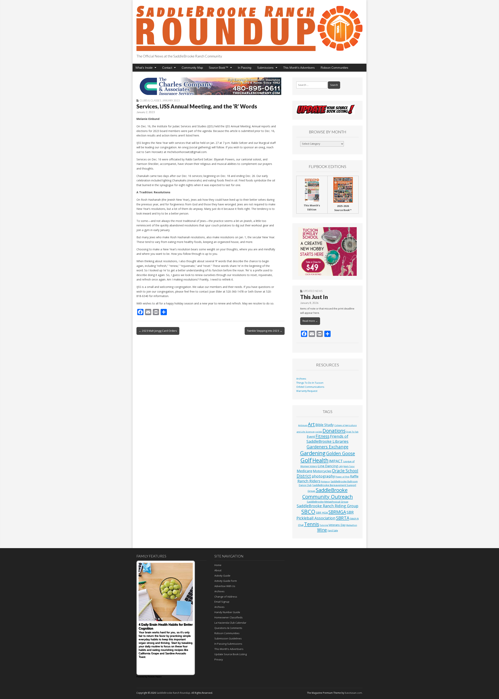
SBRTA (342, 518)
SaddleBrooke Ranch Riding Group (327, 505)
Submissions (265, 67)
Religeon (325, 481)
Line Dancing (328, 466)
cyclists (318, 431)
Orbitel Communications (310, 387)
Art (311, 424)
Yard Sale (332, 530)
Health (320, 460)
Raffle (354, 476)
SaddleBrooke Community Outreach (327, 493)
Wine (322, 530)
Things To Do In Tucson (309, 382)
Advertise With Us (224, 586)
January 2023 (171, 100)
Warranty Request (306, 391)
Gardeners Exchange (327, 446)
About (217, 570)
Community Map (192, 67)
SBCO (308, 511)
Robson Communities (334, 67)
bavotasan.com (353, 693)
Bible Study (324, 424)
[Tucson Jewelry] (327, 251)
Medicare (304, 470)
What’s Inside (144, 67)
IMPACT (336, 460)
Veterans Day (337, 525)
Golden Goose (340, 453)
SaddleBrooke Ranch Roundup (173, 693)
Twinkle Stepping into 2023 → (264, 330)
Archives (301, 378)
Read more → (310, 321)
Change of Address (225, 596)
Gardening (313, 453)
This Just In (314, 297)
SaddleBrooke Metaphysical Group (327, 501)
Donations (334, 430)
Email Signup (221, 601)
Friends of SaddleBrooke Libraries (327, 439)
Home (217, 565)
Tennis (311, 524)
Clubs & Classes (150, 100)
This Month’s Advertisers (299, 67)
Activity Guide (222, 575)
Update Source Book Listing (230, 654)
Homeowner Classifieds (228, 617)
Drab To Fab (352, 431)
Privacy (218, 659)
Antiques (302, 425)
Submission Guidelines (228, 638)
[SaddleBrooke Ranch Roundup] (249, 26)
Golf (306, 460)
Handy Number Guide (227, 612)
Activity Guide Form (225, 581)
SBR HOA (322, 512)
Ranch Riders (308, 481)
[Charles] (210, 86)
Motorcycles (322, 471)
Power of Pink (342, 476)
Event (311, 436)
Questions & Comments (228, 628)
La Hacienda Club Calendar (230, 622)
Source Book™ (218, 67)
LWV (341, 466)
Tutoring (324, 525)
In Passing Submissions (228, 643)
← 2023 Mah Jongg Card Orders (158, 330)
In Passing (244, 67)
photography (323, 476)
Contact (167, 67)
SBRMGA (337, 512)
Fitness (322, 436)
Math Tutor (349, 466)
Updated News (312, 291)
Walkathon (351, 525)
